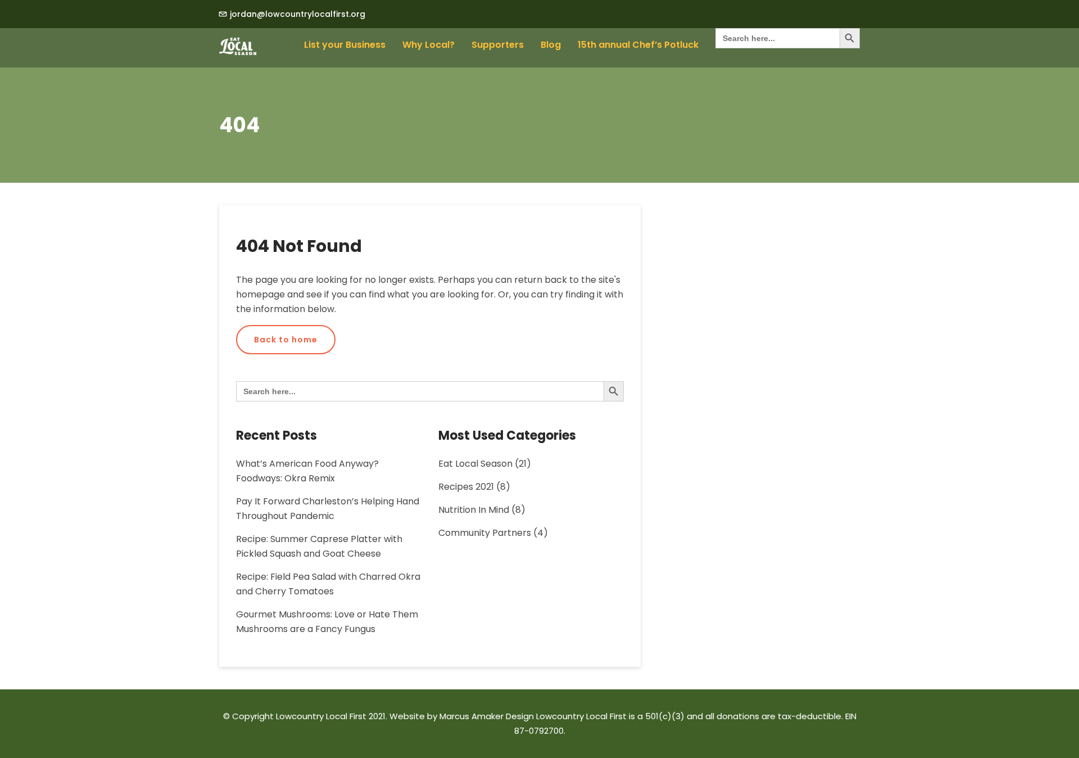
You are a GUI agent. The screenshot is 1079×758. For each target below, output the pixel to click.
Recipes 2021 (466, 486)
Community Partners (484, 532)
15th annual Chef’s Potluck (638, 44)
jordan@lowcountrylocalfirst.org (297, 14)
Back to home (286, 339)
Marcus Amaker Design (486, 716)
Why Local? (428, 44)
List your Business (345, 44)
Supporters (498, 44)
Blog (551, 44)
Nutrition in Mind (473, 509)
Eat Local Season (475, 463)
